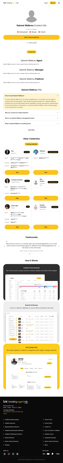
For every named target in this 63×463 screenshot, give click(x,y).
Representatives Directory (12, 426)
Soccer (27, 180)
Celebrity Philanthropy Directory (13, 434)
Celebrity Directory (10, 423)
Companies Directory (50, 437)
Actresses (54, 207)
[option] (31, 246)
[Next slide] (59, 246)
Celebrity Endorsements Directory (14, 430)
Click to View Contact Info (31, 37)
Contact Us (48, 426)
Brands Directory (9, 437)
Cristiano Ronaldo (16, 411)
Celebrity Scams (49, 434)
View (17, 172)
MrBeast (8, 411)
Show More (31, 130)
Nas (4, 411)
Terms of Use (48, 419)
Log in (46, 3)
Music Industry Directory (11, 441)
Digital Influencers (53, 152)
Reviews (7, 445)
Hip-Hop (27, 152)
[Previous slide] (4, 246)
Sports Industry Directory (51, 441)
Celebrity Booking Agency (12, 419)
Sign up (53, 3)
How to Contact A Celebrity (52, 430)
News (46, 445)
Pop (28, 206)
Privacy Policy (48, 423)
